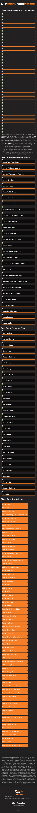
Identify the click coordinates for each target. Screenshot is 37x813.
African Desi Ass (7, 679)
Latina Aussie (6, 605)
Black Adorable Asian (9, 654)
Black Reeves (6, 556)
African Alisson (7, 658)
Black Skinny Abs (8, 672)
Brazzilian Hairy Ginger (10, 640)
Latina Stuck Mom (8, 647)
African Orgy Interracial (10, 665)
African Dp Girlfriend (9, 651)
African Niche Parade (9, 703)
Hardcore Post (8, 796)
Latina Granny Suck (9, 630)
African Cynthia (7, 595)
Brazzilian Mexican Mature (11, 626)
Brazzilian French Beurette (11, 689)
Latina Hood (6, 591)
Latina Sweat (6, 644)
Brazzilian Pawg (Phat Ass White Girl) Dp (14, 515)
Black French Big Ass (9, 616)
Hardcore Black (7, 581)
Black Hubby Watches (9, 724)
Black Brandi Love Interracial (12, 717)
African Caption (7, 619)
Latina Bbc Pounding (9, 522)
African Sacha (7, 588)
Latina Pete (6, 584)
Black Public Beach (8, 535)
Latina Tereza (7, 721)
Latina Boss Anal (7, 570)
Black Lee (5, 508)
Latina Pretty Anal (8, 598)
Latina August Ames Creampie (12, 560)
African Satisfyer (7, 710)
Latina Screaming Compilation (12, 553)
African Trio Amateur (9, 546)
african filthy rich (9, 143)
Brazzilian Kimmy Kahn (10, 707)
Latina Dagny (6, 504)
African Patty (6, 682)
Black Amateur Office (9, 735)
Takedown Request (18, 805)
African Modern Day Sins (10, 567)
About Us (18, 810)
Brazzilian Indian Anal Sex (11, 609)
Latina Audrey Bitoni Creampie (12, 661)
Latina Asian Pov (7, 738)
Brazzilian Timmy (8, 714)
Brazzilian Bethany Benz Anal (12, 745)
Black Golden (6, 542)
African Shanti (7, 563)
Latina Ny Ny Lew (8, 574)
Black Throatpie (7, 602)
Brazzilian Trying (7, 532)
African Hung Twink (8, 700)
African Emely (7, 612)
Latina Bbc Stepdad (9, 518)
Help (18, 808)
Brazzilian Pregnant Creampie (12, 686)
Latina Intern (6, 728)
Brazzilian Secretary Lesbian (11, 528)
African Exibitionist (8, 577)
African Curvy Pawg (9, 696)
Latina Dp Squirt (7, 633)
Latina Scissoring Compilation (12, 637)
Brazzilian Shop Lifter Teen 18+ (12, 731)
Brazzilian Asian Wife (9, 675)
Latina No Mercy (7, 623)
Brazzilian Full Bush (8, 539)
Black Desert (6, 525)
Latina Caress (7, 742)
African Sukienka (8, 549)
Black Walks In (7, 668)
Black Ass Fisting (8, 511)
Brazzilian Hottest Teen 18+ (11, 693)
